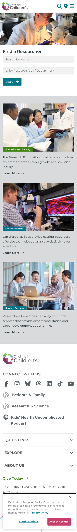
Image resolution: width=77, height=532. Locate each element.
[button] (59, 6)
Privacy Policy (39, 512)
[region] (39, 511)
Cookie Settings (28, 521)
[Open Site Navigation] (72, 6)
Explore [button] (13, 453)
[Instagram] (17, 383)
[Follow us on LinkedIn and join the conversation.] (49, 383)
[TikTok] (60, 383)
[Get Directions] (66, 6)
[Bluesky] (27, 383)
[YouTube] (70, 383)
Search (11, 81)
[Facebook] (6, 383)
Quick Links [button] (16, 440)
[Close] (70, 497)
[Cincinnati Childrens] (38, 359)
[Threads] (38, 383)
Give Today (13, 478)
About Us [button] (14, 465)
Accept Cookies (59, 521)
